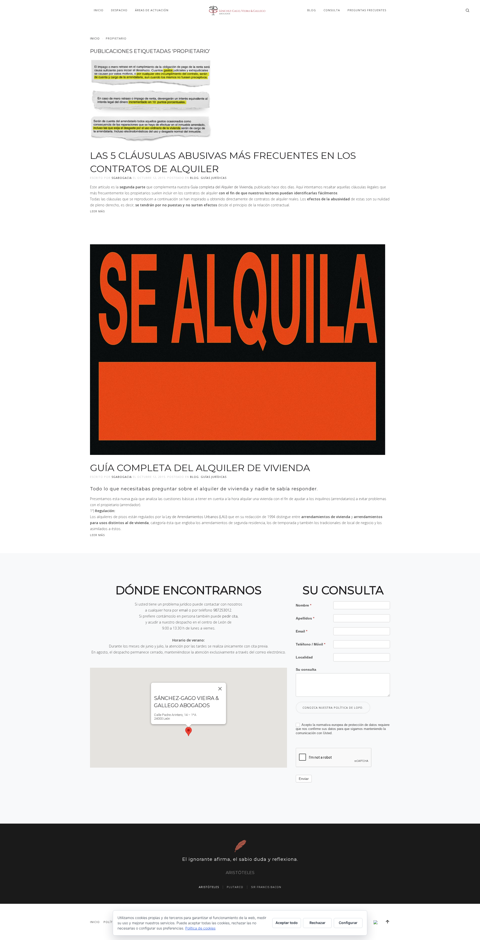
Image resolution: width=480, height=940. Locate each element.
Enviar (304, 779)
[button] (188, 731)
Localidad (304, 657)
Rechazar (318, 923)
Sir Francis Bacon (266, 887)
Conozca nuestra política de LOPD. (333, 707)
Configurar (348, 923)
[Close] (220, 689)
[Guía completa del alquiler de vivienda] (237, 349)
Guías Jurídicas (213, 178)
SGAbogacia (122, 178)
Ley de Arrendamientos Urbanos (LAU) (196, 516)
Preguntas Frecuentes (367, 10)
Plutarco (235, 887)
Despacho (119, 10)
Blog (311, 10)
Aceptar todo (287, 923)
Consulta (332, 10)
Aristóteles (209, 887)
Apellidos (305, 618)
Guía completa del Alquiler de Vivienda (221, 187)
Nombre (303, 605)
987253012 (222, 610)
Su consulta (306, 669)
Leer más (97, 211)
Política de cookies (200, 928)
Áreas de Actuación (151, 10)
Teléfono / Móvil (310, 644)
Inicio (99, 10)
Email (301, 631)
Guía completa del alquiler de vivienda (200, 468)
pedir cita (230, 616)
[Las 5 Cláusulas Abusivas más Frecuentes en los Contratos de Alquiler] (151, 100)
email (183, 610)
